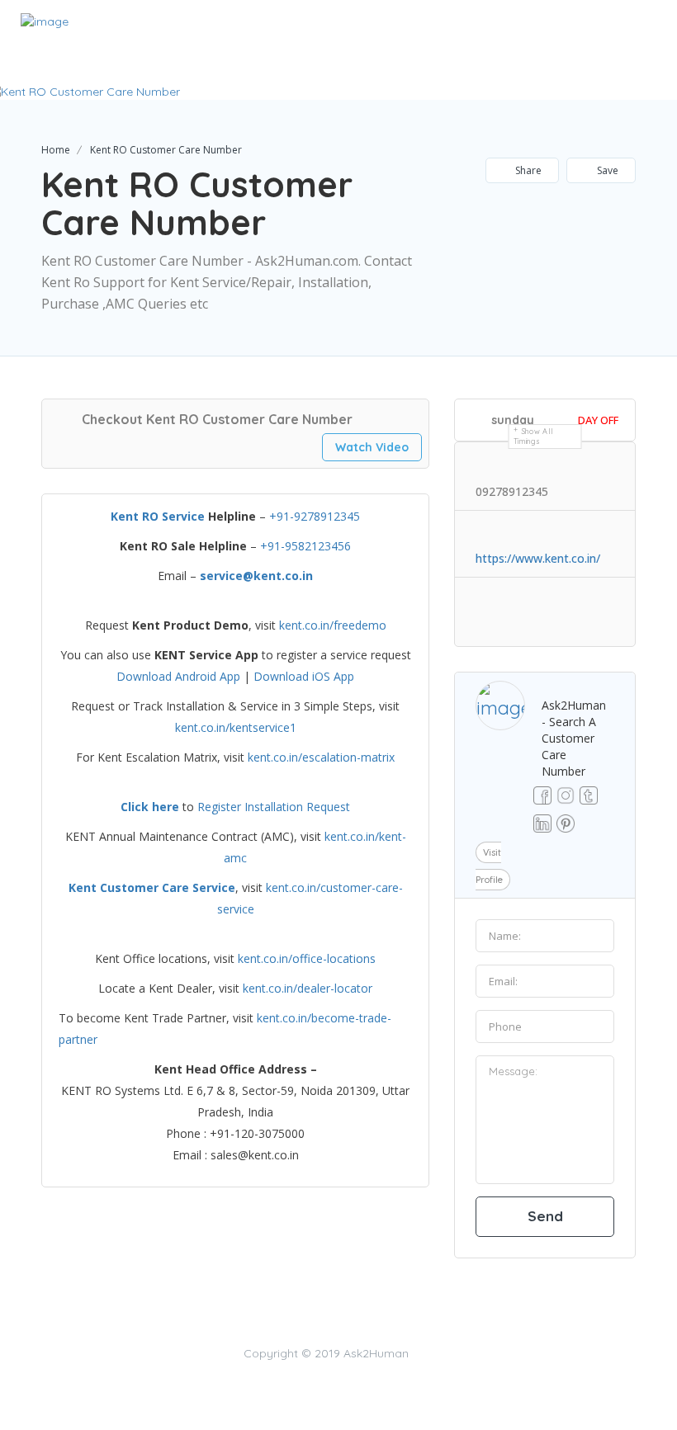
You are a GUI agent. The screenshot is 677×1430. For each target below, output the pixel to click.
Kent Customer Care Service (152, 887)
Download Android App (178, 676)
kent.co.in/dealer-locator (307, 988)
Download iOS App (303, 676)
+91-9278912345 (314, 516)
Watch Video (372, 447)
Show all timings (534, 436)
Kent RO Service (158, 516)
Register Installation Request (273, 806)
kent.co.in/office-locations (307, 958)
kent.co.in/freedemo (332, 625)
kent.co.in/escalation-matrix (321, 757)
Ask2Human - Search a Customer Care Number (574, 738)
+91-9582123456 (305, 546)
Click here (150, 806)
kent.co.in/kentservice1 (235, 727)
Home (55, 150)
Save (606, 170)
